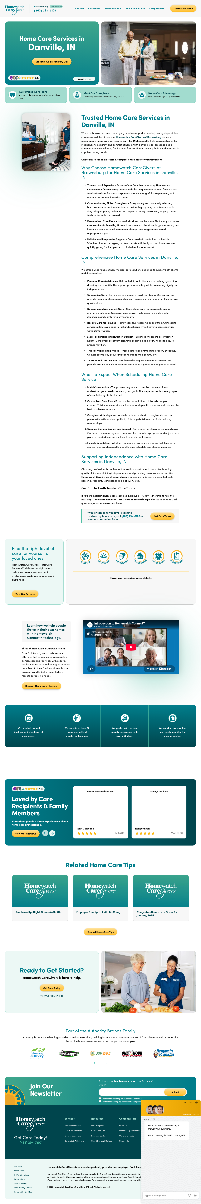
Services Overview (72, 1125)
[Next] (105, 1062)
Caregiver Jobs (84, 79)
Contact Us (124, 1141)
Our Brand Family (126, 1135)
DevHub (28, 1191)
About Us (123, 1125)
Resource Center (98, 1135)
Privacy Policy (20, 1179)
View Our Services (25, 593)
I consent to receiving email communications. (122, 1098)
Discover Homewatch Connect (41, 685)
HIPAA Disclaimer (21, 1175)
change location (56, 6)
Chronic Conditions (73, 1135)
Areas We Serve (112, 8)
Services (79, 8)
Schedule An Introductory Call (52, 61)
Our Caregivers (97, 1125)
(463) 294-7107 (45, 10)
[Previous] (95, 1062)
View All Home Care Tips (101, 931)
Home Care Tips (98, 1130)
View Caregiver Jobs (51, 995)
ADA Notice (19, 1170)
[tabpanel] (37, 1053)
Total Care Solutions (73, 1130)
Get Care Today (162, 516)
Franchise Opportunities (129, 1130)
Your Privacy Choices (23, 1187)
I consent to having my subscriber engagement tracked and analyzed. (132, 1101)
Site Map (18, 1166)
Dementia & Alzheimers (74, 1141)
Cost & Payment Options (101, 1141)
